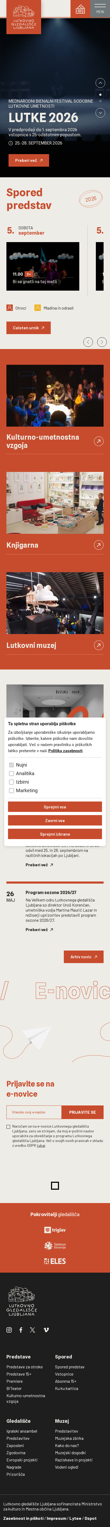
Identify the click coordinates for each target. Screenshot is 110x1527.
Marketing (27, 790)
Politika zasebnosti (65, 750)
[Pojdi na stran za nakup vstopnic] (80, 9)
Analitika (25, 773)
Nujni (21, 765)
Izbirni (22, 782)
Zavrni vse (55, 820)
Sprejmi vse (55, 806)
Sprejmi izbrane (55, 833)
